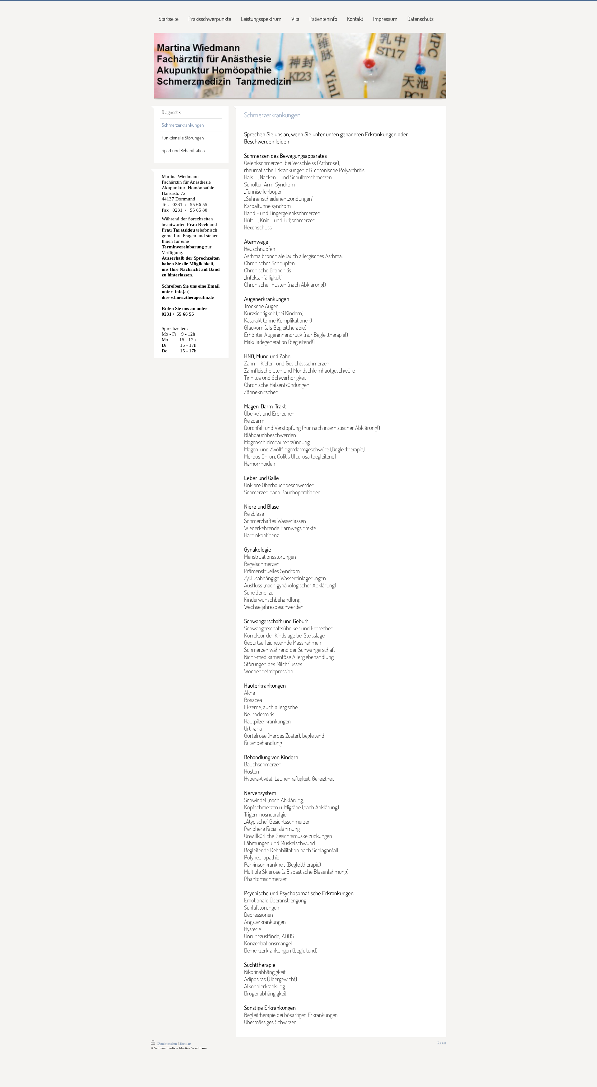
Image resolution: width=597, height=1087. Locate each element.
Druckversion (167, 1043)
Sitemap (185, 1043)
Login (441, 1042)
